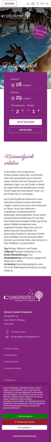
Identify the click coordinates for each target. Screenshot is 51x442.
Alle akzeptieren (25, 416)
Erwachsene (18, 105)
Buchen (9, 3)
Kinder (30, 105)
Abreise (14, 92)
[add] (22, 110)
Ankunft (14, 79)
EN (42, 3)
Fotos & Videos (12, 349)
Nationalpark (11, 355)
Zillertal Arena (12, 362)
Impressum (10, 380)
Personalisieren (24, 427)
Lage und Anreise (13, 368)
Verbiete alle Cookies (25, 422)
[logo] (16, 14)
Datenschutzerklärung (24, 436)
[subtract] (12, 110)
